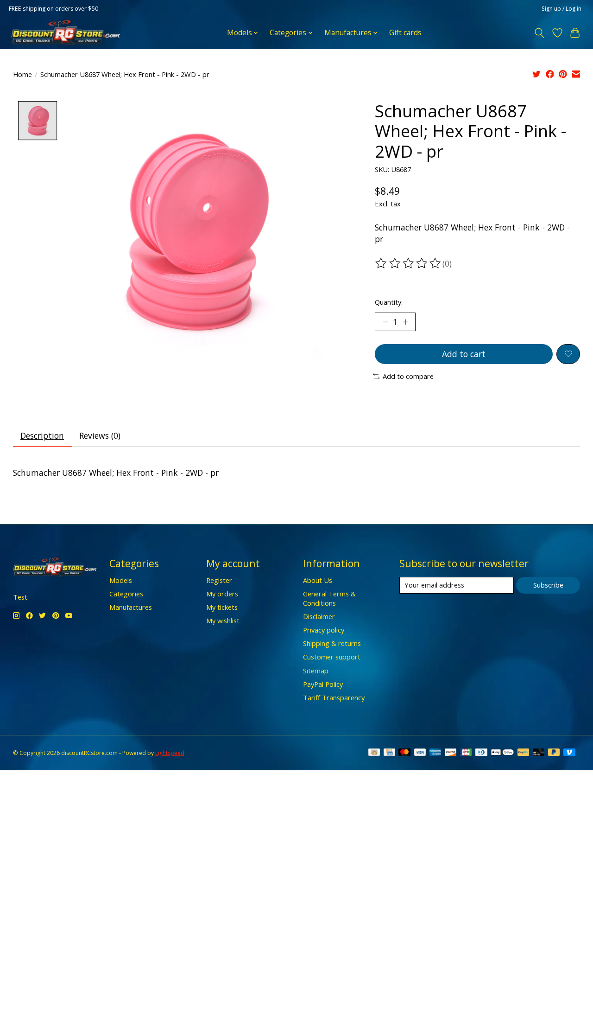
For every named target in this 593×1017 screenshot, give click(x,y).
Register (219, 580)
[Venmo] (569, 753)
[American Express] (435, 753)
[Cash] (374, 753)
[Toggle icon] (539, 33)
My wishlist (223, 620)
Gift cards (405, 33)
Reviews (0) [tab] (99, 435)
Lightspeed (169, 753)
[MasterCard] (404, 753)
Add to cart (464, 353)
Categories (126, 593)
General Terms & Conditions (329, 598)
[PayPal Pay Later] (554, 753)
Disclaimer (319, 616)
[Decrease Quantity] (385, 321)
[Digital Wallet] (502, 753)
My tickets (222, 607)
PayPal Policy (323, 684)
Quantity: (389, 302)
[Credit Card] (389, 753)
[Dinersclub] (481, 753)
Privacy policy (323, 629)
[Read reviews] (408, 263)
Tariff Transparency (334, 697)
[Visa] (420, 753)
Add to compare (408, 376)
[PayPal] (523, 753)
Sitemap (315, 670)
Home (22, 74)
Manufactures (130, 607)
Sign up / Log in (561, 9)
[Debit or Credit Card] (539, 753)
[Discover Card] (451, 753)
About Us (317, 580)
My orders (222, 593)
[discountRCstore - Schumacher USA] (65, 32)
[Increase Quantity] (405, 321)
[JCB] (466, 753)
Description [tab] (42, 435)
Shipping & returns (332, 643)
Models (120, 580)
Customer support (331, 656)
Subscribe (548, 584)
